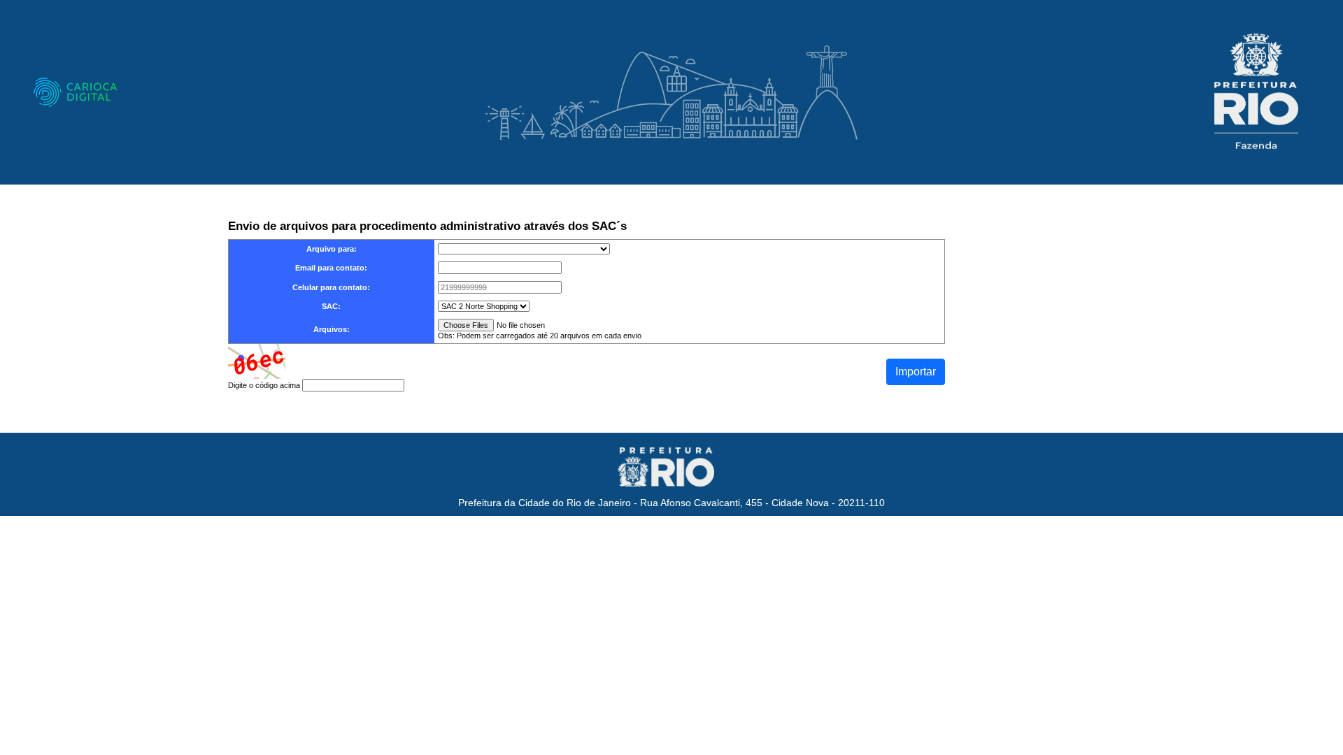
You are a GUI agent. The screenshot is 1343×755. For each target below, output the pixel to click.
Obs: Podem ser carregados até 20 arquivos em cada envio (539, 335)
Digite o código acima (264, 385)
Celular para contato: (331, 287)
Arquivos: (331, 329)
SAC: (331, 306)
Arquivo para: (331, 249)
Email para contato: (331, 268)
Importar (915, 372)
